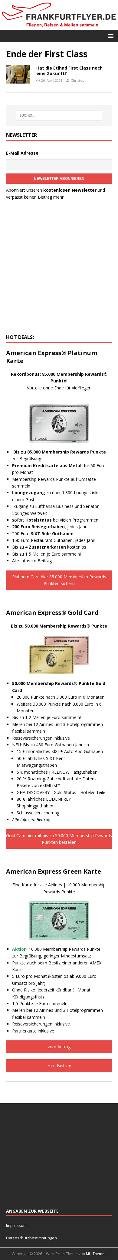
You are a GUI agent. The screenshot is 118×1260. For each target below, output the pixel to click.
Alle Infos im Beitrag (32, 560)
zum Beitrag (59, 1065)
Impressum (16, 1225)
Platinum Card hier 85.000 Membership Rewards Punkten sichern (59, 580)
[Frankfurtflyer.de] (59, 26)
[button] (109, 35)
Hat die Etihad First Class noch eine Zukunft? (69, 70)
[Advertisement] (59, 269)
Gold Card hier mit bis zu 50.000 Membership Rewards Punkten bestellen (59, 839)
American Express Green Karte (53, 871)
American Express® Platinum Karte (51, 357)
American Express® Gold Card (52, 612)
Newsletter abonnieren (59, 178)
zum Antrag (59, 1046)
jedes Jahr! (49, 526)
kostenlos (57, 547)
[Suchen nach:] (59, 115)
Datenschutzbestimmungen (32, 1238)
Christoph (79, 80)
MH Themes (96, 1253)
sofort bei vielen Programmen (55, 520)
